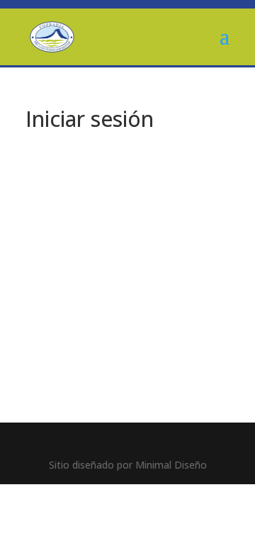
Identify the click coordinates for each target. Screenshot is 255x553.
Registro (180, 351)
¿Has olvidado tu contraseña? (128, 393)
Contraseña (61, 248)
